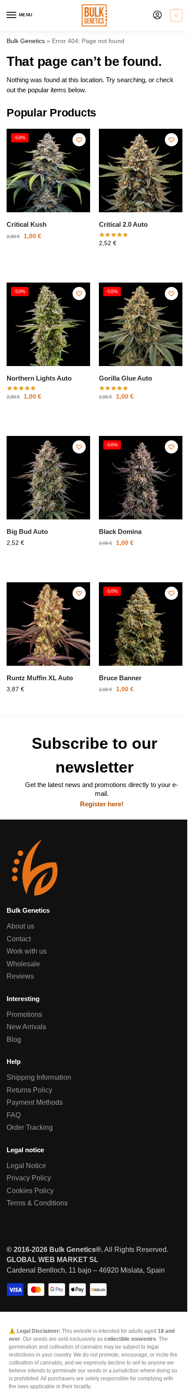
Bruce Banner (120, 678)
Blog (14, 1039)
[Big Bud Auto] (48, 477)
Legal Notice (26, 1165)
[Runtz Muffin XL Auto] (48, 624)
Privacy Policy (29, 1178)
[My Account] (157, 16)
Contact (19, 939)
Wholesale (23, 964)
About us (20, 926)
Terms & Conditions (37, 1203)
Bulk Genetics (26, 41)
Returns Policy (29, 1090)
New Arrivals (26, 1027)
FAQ (14, 1115)
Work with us (27, 951)
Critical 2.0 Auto (123, 224)
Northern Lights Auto (39, 378)
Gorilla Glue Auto (125, 378)
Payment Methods (35, 1102)
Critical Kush (27, 224)
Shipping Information (39, 1077)
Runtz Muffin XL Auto (40, 678)
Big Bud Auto (27, 531)
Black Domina (120, 531)
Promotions (24, 1014)
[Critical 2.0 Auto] (140, 170)
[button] (175, 15)
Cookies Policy (30, 1190)
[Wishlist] (79, 139)
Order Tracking (30, 1127)
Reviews (20, 976)
